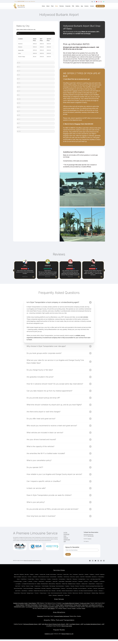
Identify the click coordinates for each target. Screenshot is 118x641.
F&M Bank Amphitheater (31, 605)
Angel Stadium (32, 603)
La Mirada (30, 581)
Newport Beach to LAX (67, 633)
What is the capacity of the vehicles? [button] (40, 446)
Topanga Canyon (30, 593)
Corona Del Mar (53, 576)
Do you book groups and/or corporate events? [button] (44, 353)
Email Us (89, 538)
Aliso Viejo (27, 574)
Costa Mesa (60, 576)
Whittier (50, 595)
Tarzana (95, 590)
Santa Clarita (17, 590)
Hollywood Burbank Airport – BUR (32, 624)
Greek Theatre (59, 605)
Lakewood (80, 581)
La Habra (25, 581)
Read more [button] (25, 276)
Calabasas (92, 574)
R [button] (19, 115)
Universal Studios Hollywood (61, 616)
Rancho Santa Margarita (28, 588)
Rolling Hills (48, 588)
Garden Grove (43, 579)
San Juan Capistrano (82, 588)
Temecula (100, 590)
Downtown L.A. (95, 576)
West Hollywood (87, 593)
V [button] (19, 127)
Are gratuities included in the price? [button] (40, 377)
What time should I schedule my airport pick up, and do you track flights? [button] (54, 405)
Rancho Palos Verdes (18, 588)
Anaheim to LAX (49, 633)
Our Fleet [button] (65, 532)
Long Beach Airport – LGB (76, 624)
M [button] (19, 99)
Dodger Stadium (20, 605)
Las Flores (86, 581)
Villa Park (70, 593)
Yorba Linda (67, 595)
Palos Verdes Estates (60, 586)
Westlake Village (95, 593)
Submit (68, 554)
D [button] (19, 70)
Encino (18, 579)
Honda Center (77, 605)
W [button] (19, 131)
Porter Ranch (82, 586)
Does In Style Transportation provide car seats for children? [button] (49, 495)
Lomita (90, 581)
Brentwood (75, 574)
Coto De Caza (66, 576)
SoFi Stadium (51, 608)
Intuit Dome (85, 605)
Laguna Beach (48, 581)
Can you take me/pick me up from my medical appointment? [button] (49, 391)
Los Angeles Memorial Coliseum (70, 603)
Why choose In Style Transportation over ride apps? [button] (46, 346)
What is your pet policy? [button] (36, 502)
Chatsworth (35, 576)
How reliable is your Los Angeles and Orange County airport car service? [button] (54, 474)
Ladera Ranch (41, 581)
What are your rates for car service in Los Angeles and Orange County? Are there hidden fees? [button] (55, 361)
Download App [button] (66, 534)
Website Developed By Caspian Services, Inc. (32, 560)
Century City (24, 576)
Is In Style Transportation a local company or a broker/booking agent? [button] (53, 302)
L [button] (19, 95)
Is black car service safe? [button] (36, 488)
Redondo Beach (37, 588)
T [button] (19, 123)
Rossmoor (63, 588)
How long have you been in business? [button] (41, 516)
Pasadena (67, 586)
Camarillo (97, 574)
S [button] (19, 119)
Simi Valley (59, 590)
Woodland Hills (60, 595)
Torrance (36, 593)
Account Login (27, 1)
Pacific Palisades (45, 586)
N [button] (19, 103)
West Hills (81, 593)
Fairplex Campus (43, 605)
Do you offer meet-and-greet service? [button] (41, 419)
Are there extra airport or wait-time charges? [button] (43, 412)
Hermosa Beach (62, 579)
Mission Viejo (64, 583)
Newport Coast (99, 583)
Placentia (72, 586)
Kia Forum (61, 606)
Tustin (49, 593)
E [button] (19, 74)
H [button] (19, 86)
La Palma (35, 581)
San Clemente (69, 588)
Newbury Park (84, 583)
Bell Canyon (59, 574)
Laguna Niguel (61, 581)
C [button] (19, 66)
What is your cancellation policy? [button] (39, 460)
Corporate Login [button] (67, 539)
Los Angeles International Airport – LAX (94, 624)
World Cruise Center (67, 626)
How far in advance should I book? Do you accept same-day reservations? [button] (55, 384)
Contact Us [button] (66, 537)
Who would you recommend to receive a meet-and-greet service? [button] (52, 426)
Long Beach (95, 581)
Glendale (49, 579)
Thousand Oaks (17, 593)
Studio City (76, 590)
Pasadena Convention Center (50, 606)
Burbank (86, 574)
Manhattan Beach (44, 583)
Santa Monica (24, 590)
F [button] (19, 78)
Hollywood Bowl (68, 605)
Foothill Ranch (24, 579)
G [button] (19, 82)
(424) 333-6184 (91, 535)
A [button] (19, 33)
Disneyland (40, 616)
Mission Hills (58, 583)
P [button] (19, 111)
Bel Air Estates (53, 574)
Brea (71, 574)
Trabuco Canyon (43, 593)
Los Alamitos (101, 581)
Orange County (37, 586)
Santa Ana (95, 588)
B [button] (19, 62)
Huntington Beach (81, 579)
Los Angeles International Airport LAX (29, 583)
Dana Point (82, 576)
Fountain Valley (31, 579)
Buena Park (81, 574)
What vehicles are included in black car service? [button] (45, 433)
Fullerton (37, 579)
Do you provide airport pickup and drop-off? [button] (43, 398)
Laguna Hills (55, 581)
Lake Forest (74, 581)
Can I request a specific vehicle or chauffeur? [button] (44, 481)
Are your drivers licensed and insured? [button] (41, 439)
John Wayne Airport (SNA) (95, 579)
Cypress (77, 576)
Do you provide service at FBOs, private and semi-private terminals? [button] (52, 509)
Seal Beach (31, 590)
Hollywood (75, 579)
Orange (31, 586)
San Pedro (90, 588)
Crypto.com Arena (85, 603)
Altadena (32, 574)
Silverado (53, 590)
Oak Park (23, 586)
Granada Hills (54, 579)
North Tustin (17, 586)
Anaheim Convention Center (20, 603)
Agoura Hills (20, 50)
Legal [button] (65, 541)
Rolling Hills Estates (56, 588)
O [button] (19, 107)
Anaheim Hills (42, 574)
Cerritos (29, 576)
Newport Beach (92, 583)
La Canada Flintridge (18, 581)
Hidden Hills (69, 579)
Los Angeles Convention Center (34, 606)
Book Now (33, 1)
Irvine (88, 579)
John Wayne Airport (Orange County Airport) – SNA (55, 624)
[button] (104, 270)
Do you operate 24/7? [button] (35, 467)
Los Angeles (18, 583)
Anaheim (36, 574)
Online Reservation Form (88, 534)
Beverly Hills (66, 574)
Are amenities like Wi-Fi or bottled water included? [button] (46, 453)
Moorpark (78, 583)
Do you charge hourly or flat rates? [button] (40, 370)
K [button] (19, 91)
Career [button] (65, 535)
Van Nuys (65, 593)
